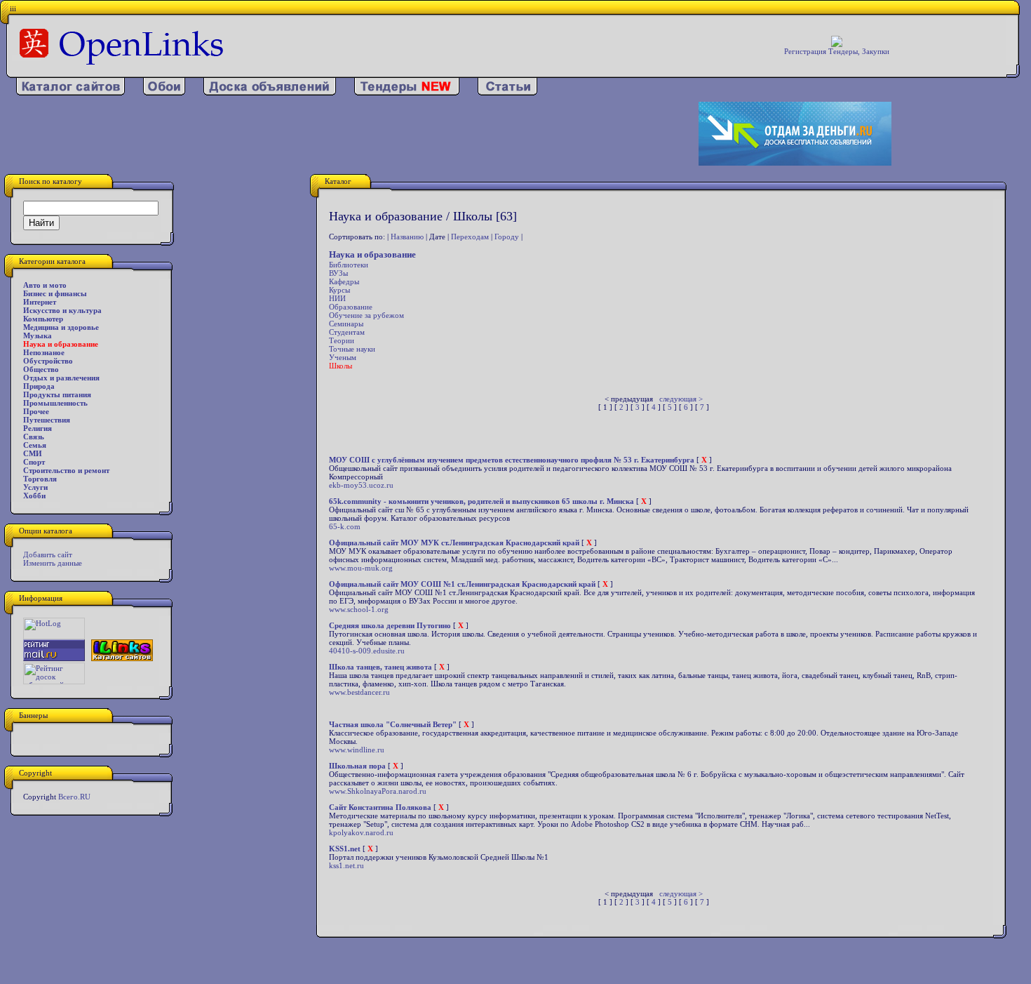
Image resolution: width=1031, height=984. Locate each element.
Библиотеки (348, 264)
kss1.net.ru (346, 865)
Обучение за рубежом (366, 315)
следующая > (681, 398)
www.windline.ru (356, 749)
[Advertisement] (336, 134)
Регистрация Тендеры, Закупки (836, 51)
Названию (407, 236)
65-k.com (344, 526)
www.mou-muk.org (361, 568)
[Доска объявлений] (269, 92)
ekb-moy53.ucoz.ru (361, 485)
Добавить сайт (47, 554)
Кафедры (344, 281)
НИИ (337, 298)
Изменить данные (52, 563)
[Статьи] (507, 92)
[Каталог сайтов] (70, 92)
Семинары (346, 323)
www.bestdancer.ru (359, 692)
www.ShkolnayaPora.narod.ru (377, 791)
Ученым (342, 357)
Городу (506, 236)
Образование (350, 306)
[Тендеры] (406, 92)
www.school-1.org (359, 609)
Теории (341, 340)
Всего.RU (74, 796)
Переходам (470, 236)
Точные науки (352, 349)
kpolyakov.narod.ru (361, 832)
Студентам (347, 332)
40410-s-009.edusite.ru (367, 650)
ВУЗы (338, 273)
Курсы (339, 290)
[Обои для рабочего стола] (164, 92)
